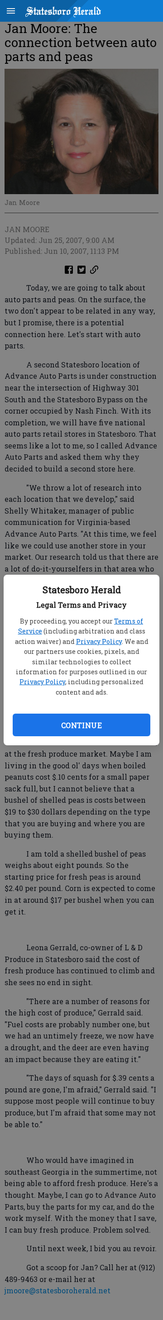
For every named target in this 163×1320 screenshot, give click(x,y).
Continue (81, 725)
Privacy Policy (99, 641)
